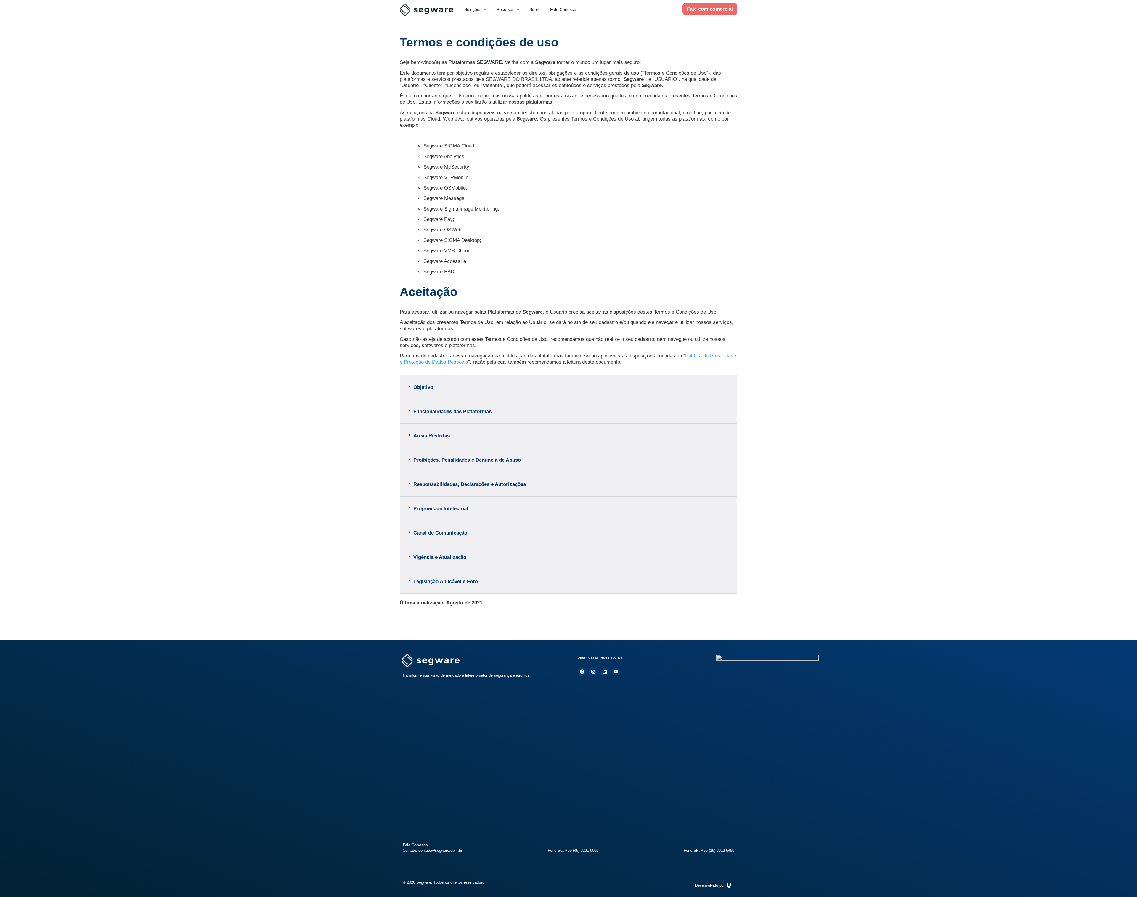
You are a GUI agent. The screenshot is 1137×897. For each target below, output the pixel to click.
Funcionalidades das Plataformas (452, 411)
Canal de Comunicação (440, 533)
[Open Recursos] (518, 10)
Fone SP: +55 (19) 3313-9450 (709, 850)
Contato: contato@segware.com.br (432, 850)
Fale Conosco (563, 9)
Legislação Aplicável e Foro (445, 581)
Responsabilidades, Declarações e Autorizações (469, 484)
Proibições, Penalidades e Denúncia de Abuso (467, 460)
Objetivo (423, 387)
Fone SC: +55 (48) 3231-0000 (573, 850)
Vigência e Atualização (439, 557)
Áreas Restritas (431, 436)
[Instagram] (593, 671)
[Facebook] (582, 671)
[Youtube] (616, 671)
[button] (568, 387)
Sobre (535, 9)
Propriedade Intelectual (440, 508)
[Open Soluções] (485, 10)
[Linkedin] (604, 671)
